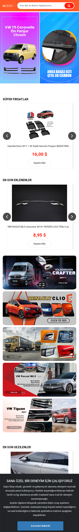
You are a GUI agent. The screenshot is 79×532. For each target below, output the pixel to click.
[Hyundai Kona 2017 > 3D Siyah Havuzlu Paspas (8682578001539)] (39, 122)
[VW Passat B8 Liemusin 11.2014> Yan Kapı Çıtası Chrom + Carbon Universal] (39, 470)
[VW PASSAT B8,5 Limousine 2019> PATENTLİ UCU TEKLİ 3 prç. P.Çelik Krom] (39, 203)
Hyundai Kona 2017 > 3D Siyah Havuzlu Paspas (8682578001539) (39, 146)
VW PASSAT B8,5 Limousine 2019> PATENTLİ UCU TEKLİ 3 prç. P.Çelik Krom (39, 227)
